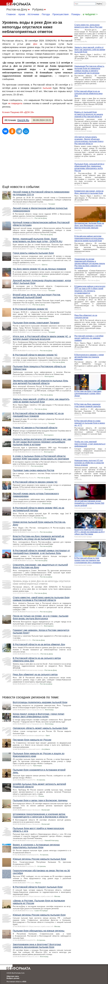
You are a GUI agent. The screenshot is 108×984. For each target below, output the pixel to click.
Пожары (75, 14)
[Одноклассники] (12, 131)
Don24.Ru (23, 120)
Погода (46, 14)
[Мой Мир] (26, 131)
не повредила (15, 103)
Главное (11, 14)
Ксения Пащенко (10, 112)
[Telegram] (19, 131)
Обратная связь (13, 976)
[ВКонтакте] (5, 131)
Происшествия (60, 14)
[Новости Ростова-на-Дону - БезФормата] (16, 3)
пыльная (47, 88)
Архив (21, 14)
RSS (24, 982)
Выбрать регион (13, 978)
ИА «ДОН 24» (27, 112)
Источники (33, 14)
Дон (35, 44)
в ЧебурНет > (90, 14)
